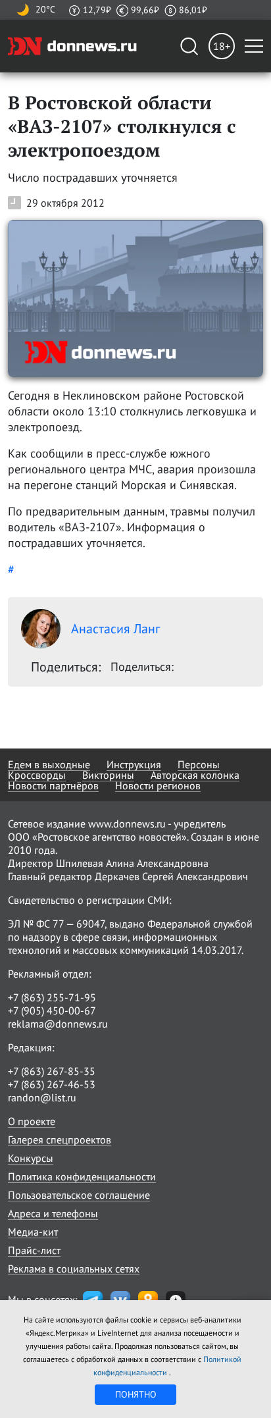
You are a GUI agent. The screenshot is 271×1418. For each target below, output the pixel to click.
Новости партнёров (53, 785)
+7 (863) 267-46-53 (51, 1084)
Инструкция (134, 764)
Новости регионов (158, 785)
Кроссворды (37, 774)
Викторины (108, 774)
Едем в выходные (49, 764)
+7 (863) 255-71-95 (52, 997)
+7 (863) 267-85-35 (51, 1071)
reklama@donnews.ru (58, 1023)
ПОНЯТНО (136, 1394)
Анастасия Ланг (115, 628)
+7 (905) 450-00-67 (52, 1010)
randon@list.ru (42, 1097)
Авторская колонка (195, 774)
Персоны (199, 764)
